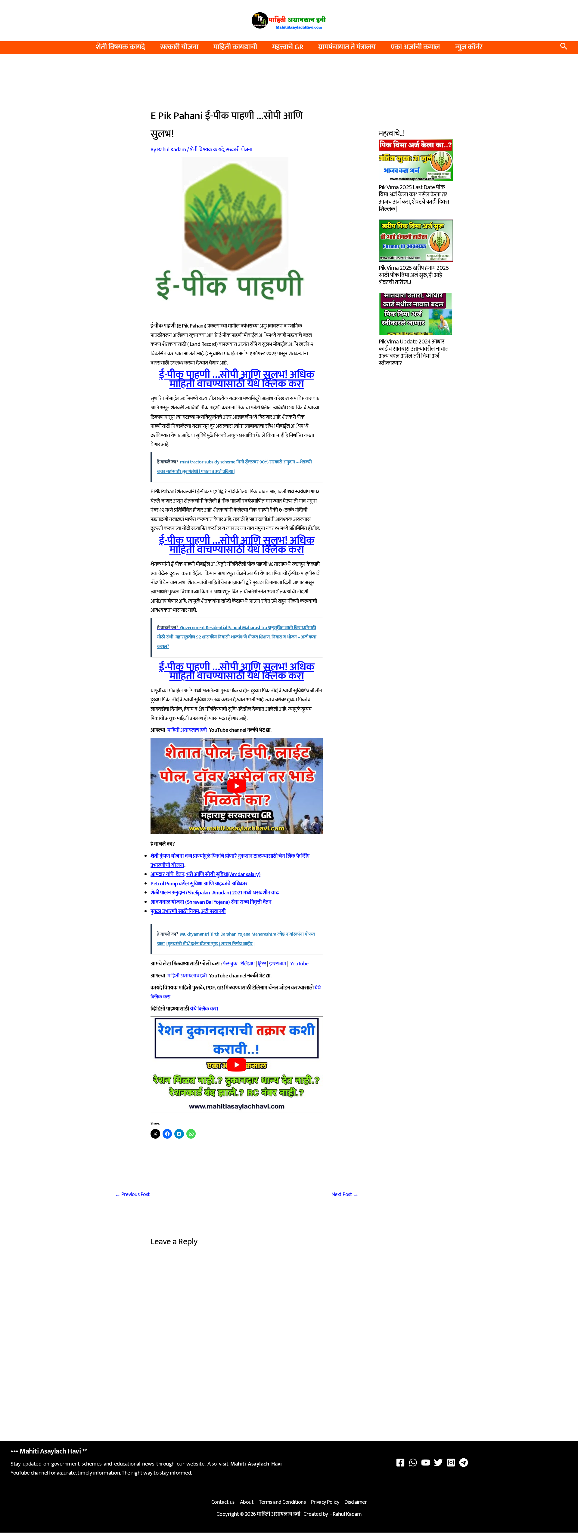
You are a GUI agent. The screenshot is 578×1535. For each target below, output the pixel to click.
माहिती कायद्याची (235, 47)
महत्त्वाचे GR (287, 47)
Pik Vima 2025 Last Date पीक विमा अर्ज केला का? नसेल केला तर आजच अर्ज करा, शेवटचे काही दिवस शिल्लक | (414, 197)
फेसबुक (230, 963)
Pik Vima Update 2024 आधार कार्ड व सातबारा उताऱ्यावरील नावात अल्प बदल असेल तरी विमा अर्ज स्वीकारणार (414, 352)
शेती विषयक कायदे (120, 47)
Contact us (223, 1502)
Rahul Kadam (347, 1514)
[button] (563, 47)
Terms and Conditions (282, 1502)
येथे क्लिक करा (204, 1009)
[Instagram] (450, 1462)
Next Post (345, 1194)
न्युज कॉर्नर (468, 47)
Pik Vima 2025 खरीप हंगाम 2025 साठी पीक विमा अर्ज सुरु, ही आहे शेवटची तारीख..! (414, 274)
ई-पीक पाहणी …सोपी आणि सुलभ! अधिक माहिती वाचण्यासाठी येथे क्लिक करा (236, 379)
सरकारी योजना (179, 47)
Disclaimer (355, 1502)
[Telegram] (463, 1462)
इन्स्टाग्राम (277, 963)
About (247, 1502)
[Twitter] (438, 1462)
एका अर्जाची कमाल (415, 47)
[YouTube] (425, 1462)
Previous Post (132, 1194)
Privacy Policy (325, 1502)
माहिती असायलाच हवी (187, 730)
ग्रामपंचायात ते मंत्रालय (347, 47)
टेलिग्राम (248, 963)
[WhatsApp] (413, 1462)
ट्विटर (262, 963)
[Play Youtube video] (237, 786)
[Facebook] (400, 1462)
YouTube (299, 963)
